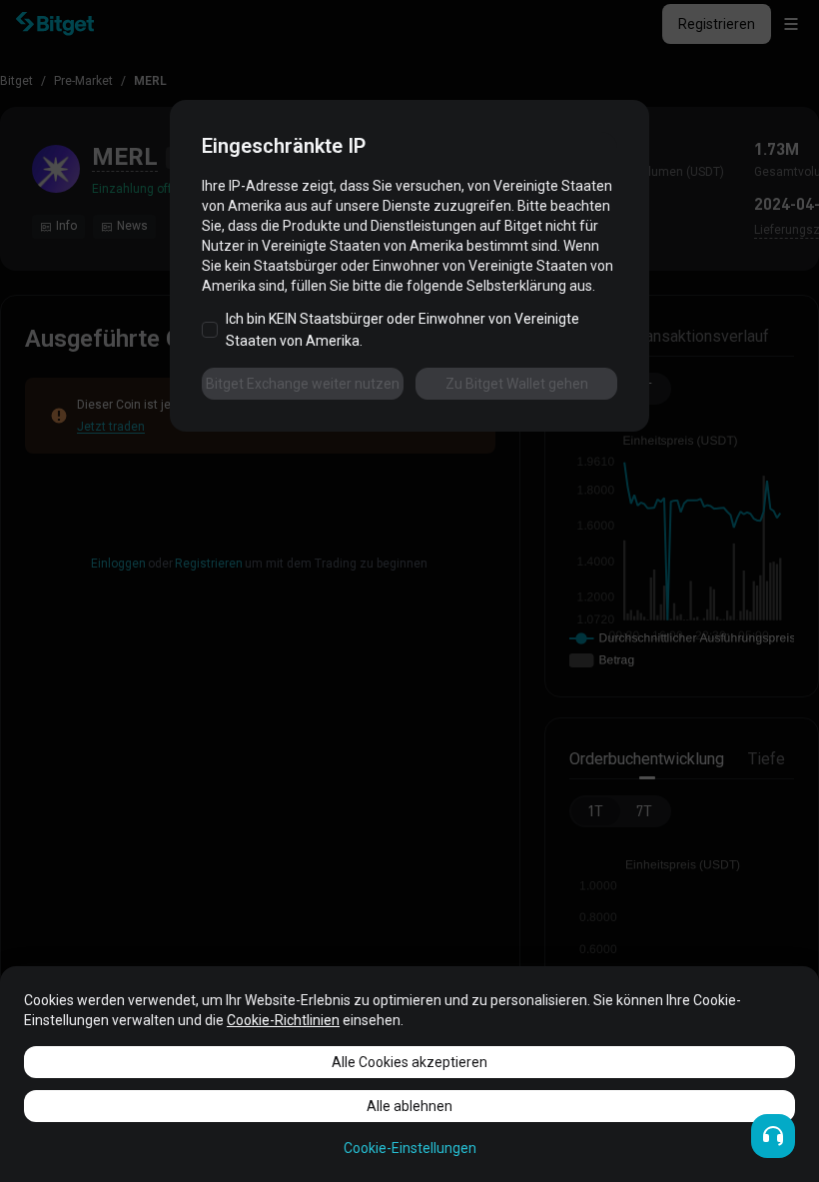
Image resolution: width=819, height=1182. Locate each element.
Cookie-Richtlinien (283, 1020)
